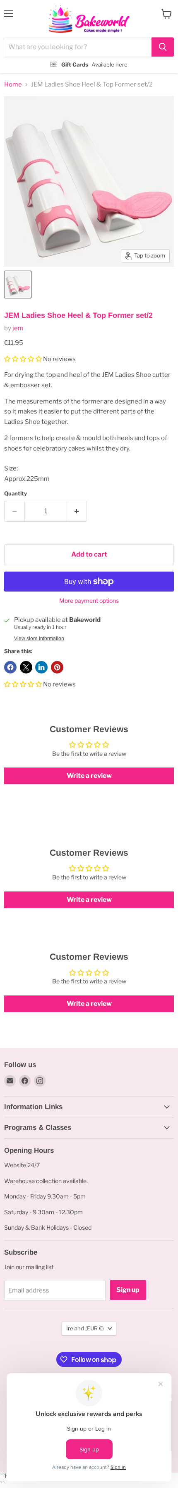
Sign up (128, 1290)
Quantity (15, 493)
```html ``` (87, 37)
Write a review (89, 776)
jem (18, 328)
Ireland (85, 1328)
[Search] (163, 47)
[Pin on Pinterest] (57, 667)
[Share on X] (26, 667)
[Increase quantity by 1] (77, 511)
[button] (23, 359)
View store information (39, 638)
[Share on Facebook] (10, 667)
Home (13, 84)
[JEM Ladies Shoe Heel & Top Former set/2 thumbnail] (18, 284)
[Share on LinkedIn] (41, 667)
